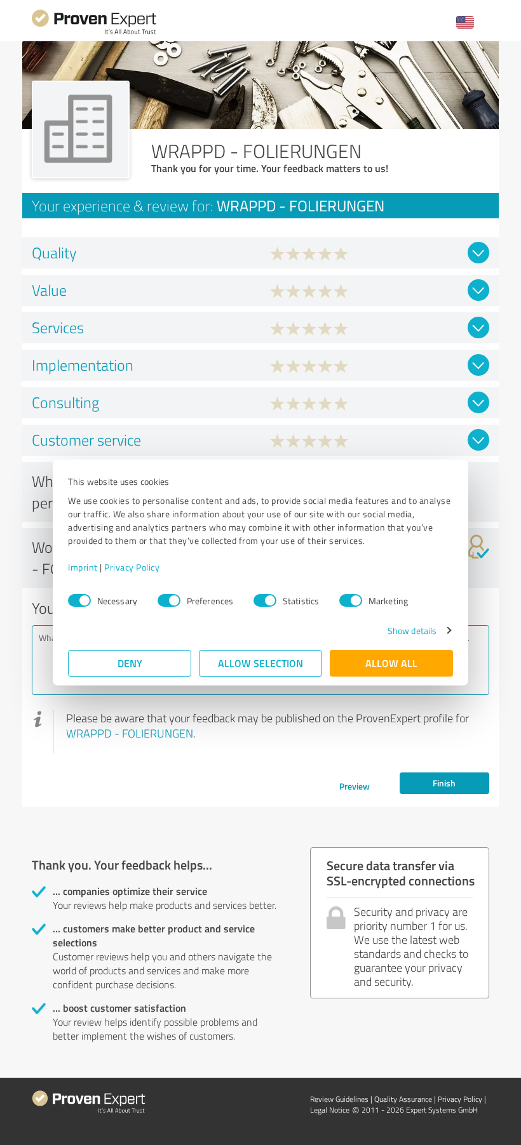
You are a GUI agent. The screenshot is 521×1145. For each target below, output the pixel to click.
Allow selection (260, 663)
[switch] (169, 600)
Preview (354, 786)
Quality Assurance (403, 1099)
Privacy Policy (131, 567)
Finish (444, 783)
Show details (412, 631)
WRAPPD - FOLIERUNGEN (129, 733)
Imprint (83, 567)
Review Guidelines (339, 1099)
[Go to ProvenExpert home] (94, 33)
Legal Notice (329, 1109)
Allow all (391, 663)
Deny (130, 663)
